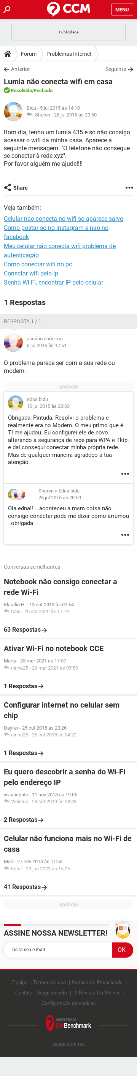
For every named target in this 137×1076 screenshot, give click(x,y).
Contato (23, 993)
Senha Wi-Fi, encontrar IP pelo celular (53, 282)
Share (20, 188)
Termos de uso (49, 982)
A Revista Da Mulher (96, 993)
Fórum (29, 54)
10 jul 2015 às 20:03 (48, 406)
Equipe (19, 982)
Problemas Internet (69, 54)
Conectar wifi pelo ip (31, 273)
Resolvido (21, 90)
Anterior (20, 69)
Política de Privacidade (97, 982)
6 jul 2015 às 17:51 (47, 345)
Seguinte (115, 69)
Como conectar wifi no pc (38, 264)
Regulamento (52, 993)
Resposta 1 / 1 (22, 321)
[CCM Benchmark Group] (68, 1024)
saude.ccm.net (68, 1044)
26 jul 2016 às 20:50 (75, 115)
